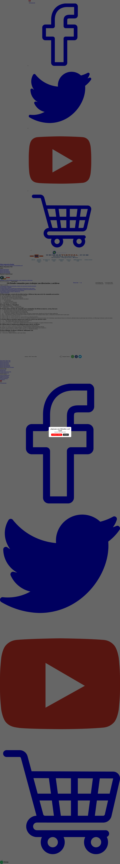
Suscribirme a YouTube (56, 434)
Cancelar (66, 434)
